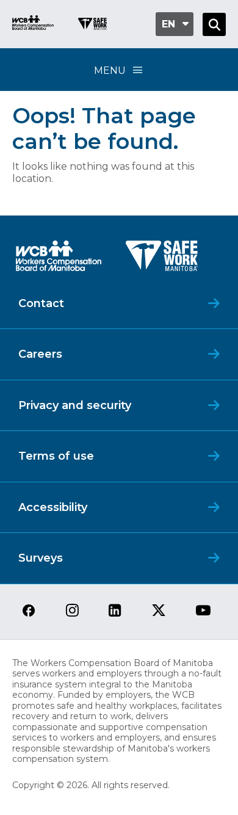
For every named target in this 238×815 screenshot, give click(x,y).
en (168, 24)
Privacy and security (74, 405)
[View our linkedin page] (115, 611)
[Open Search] (214, 24)
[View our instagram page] (72, 611)
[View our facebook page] (28, 611)
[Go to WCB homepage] (33, 24)
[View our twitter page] (158, 611)
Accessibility (52, 507)
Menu (110, 70)
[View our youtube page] (203, 611)
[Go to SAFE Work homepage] (92, 25)
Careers (40, 354)
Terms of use (56, 456)
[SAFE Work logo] (162, 259)
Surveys (40, 558)
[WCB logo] (58, 259)
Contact (41, 303)
